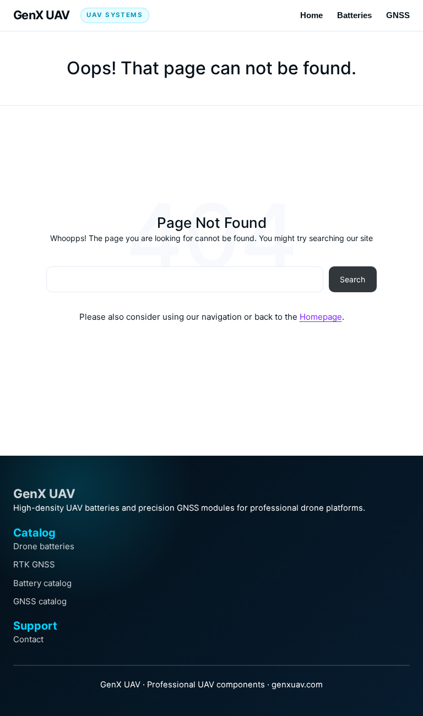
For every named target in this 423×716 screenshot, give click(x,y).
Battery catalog (42, 583)
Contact (28, 639)
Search (352, 279)
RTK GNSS (34, 564)
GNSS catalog (40, 601)
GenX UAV (41, 15)
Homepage (321, 316)
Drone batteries (43, 546)
